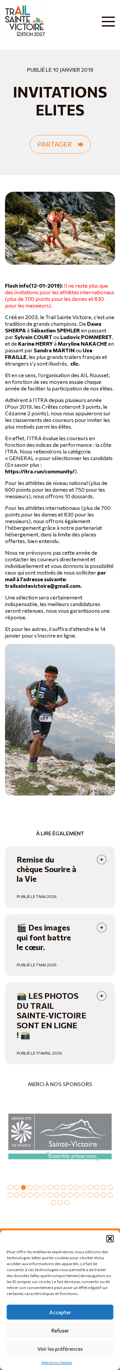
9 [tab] (63, 1187)
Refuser (60, 1331)
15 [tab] (103, 1187)
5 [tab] (36, 1187)
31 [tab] (103, 1195)
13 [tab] (90, 1187)
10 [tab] (70, 1187)
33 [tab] (53, 1202)
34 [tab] (60, 1202)
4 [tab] (30, 1187)
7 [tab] (50, 1187)
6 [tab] (43, 1187)
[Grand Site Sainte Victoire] (60, 1137)
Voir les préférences (60, 1349)
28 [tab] (83, 1195)
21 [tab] (36, 1195)
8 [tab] (56, 1187)
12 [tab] (83, 1187)
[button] (110, 1238)
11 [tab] (76, 1187)
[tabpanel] (60, 1137)
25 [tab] (63, 1195)
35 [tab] (66, 1202)
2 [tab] (16, 1187)
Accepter (60, 1312)
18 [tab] (16, 1195)
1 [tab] (10, 1187)
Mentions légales (56, 1362)
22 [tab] (43, 1195)
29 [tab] (90, 1195)
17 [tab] (10, 1195)
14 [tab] (96, 1187)
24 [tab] (56, 1195)
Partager (54, 144)
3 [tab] (23, 1187)
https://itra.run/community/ (40, 471)
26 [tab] (70, 1195)
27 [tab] (76, 1195)
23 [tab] (50, 1195)
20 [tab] (30, 1195)
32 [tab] (110, 1195)
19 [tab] (23, 1195)
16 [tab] (110, 1187)
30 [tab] (96, 1195)
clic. (75, 363)
